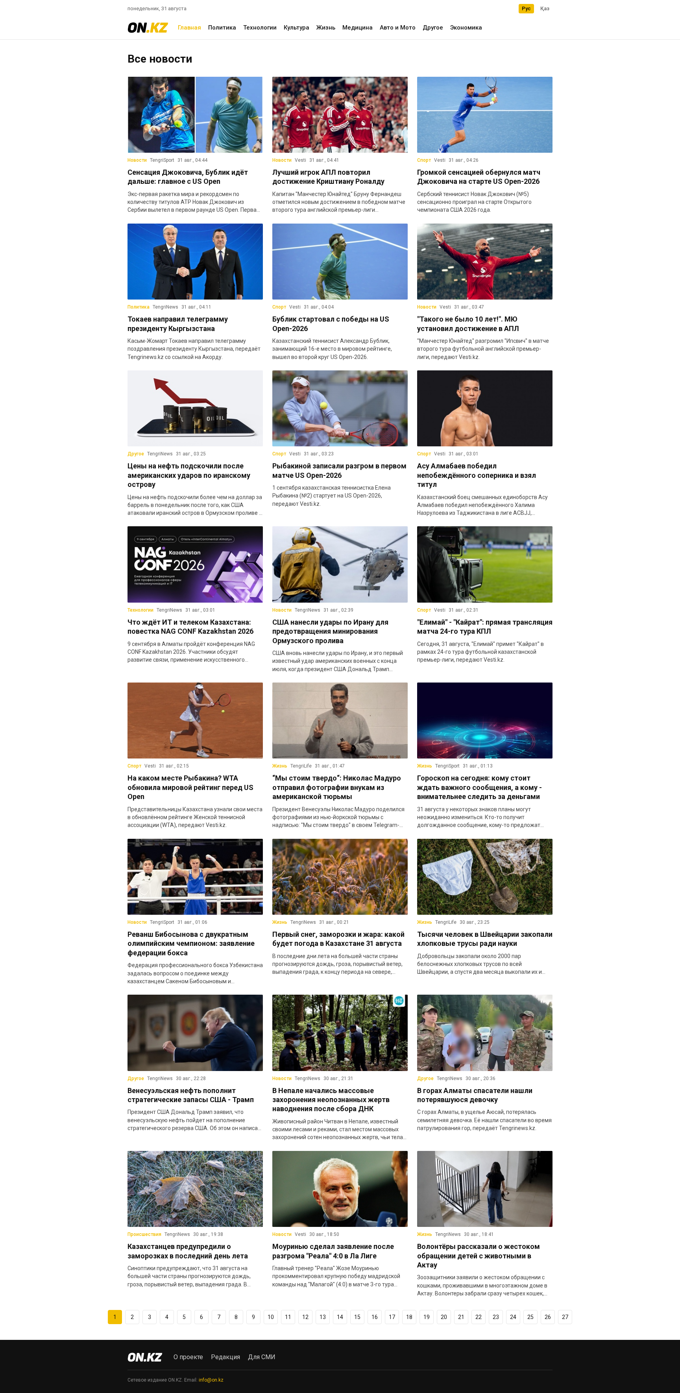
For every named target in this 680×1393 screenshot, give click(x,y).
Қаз (544, 8)
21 (461, 1317)
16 (374, 1317)
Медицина (357, 27)
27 (565, 1317)
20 (444, 1317)
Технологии (260, 27)
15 (357, 1317)
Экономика (466, 27)
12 (305, 1317)
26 (548, 1317)
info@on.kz (211, 1380)
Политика (222, 27)
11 (288, 1317)
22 (478, 1317)
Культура (296, 27)
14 (340, 1317)
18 (409, 1317)
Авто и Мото (398, 27)
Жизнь (325, 27)
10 (271, 1317)
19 (426, 1317)
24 (513, 1317)
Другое (433, 27)
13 (323, 1317)
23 (496, 1317)
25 (530, 1317)
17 (392, 1317)
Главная (189, 27)
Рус (526, 8)
